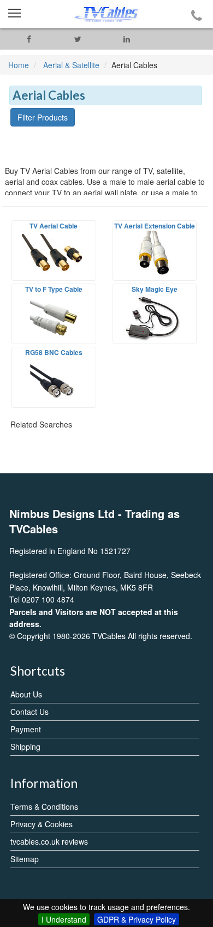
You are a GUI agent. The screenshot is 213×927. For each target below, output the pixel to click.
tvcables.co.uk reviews (49, 841)
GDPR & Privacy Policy (136, 919)
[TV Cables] (106, 14)
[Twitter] (78, 39)
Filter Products (42, 117)
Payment (25, 729)
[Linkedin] (126, 39)
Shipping (25, 746)
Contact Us (29, 711)
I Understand (64, 919)
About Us (26, 694)
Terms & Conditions (44, 806)
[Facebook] (29, 39)
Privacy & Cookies (41, 823)
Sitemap (24, 858)
